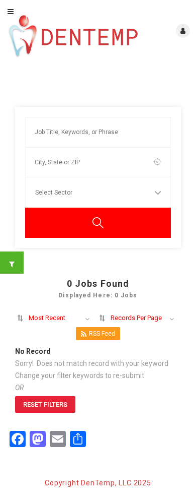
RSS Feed (102, 333)
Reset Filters (45, 404)
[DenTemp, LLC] (74, 36)
